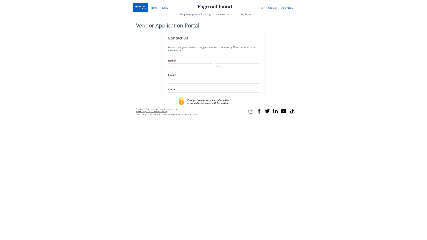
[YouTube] (283, 111)
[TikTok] (292, 111)
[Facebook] (259, 111)
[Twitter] (267, 111)
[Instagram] (251, 111)
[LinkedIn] (275, 111)
